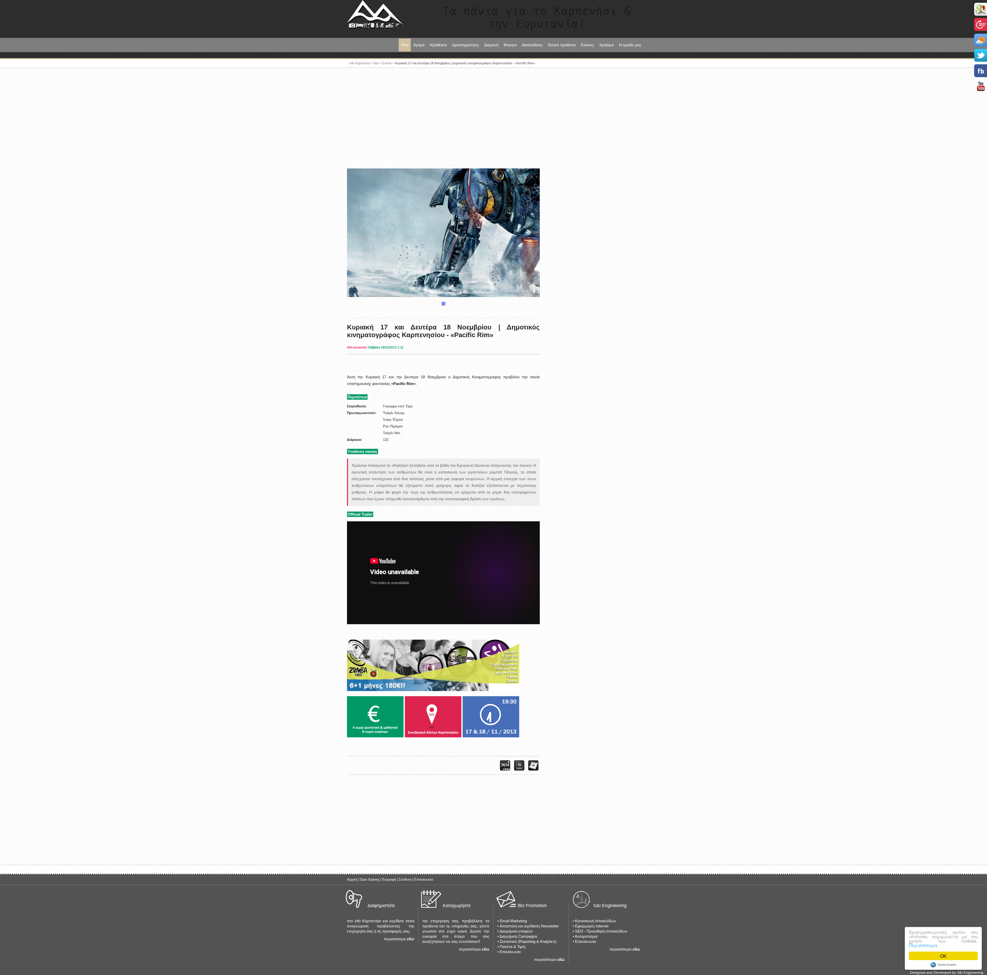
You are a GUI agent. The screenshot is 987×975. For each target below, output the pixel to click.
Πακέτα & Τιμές (513, 946)
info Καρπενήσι (359, 63)
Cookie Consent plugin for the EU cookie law (943, 965)
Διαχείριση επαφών (516, 931)
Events (387, 63)
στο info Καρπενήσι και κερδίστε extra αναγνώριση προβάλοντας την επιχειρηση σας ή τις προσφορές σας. (380, 926)
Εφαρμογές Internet (591, 926)
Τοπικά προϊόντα (561, 45)
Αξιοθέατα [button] (438, 45)
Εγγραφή (389, 879)
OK (943, 956)
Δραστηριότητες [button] (465, 45)
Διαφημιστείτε (381, 905)
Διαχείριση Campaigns (518, 936)
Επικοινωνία (423, 879)
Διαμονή (491, 45)
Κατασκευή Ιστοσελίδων (595, 921)
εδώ (410, 939)
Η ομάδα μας (630, 45)
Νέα (404, 45)
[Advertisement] (493, 119)
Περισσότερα (923, 945)
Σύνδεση (405, 879)
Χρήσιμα (606, 45)
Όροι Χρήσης (369, 879)
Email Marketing (513, 921)
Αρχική (352, 879)
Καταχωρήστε (457, 905)
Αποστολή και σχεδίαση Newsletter (529, 926)
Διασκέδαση (532, 45)
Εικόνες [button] (587, 45)
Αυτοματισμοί (586, 936)
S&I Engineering (610, 905)
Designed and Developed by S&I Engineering (946, 972)
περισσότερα (395, 939)
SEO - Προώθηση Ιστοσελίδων (601, 931)
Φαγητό (510, 45)
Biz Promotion (532, 905)
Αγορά (419, 45)
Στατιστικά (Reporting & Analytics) (528, 941)
